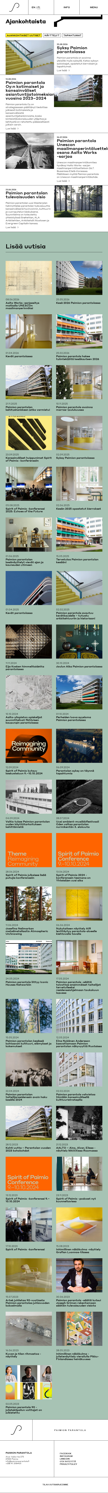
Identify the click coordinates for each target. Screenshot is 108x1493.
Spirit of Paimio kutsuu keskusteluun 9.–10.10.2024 (24, 772)
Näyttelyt (51, 35)
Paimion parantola (70, 1430)
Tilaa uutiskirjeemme (55, 1484)
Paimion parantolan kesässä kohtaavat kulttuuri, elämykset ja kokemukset (28, 1043)
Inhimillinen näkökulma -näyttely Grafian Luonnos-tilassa (78, 1251)
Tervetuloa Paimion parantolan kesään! (77, 561)
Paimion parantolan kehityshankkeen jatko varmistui (28, 408)
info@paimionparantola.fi (17, 1461)
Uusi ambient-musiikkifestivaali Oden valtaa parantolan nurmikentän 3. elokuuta (77, 824)
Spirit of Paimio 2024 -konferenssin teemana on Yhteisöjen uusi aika (73, 877)
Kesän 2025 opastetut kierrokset (78, 508)
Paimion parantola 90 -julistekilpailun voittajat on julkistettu (24, 1409)
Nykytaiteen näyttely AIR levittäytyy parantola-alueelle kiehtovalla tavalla (76, 931)
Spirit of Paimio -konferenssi (25, 1249)
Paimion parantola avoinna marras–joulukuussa (74, 408)
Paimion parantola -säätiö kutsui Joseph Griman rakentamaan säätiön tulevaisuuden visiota (78, 1303)
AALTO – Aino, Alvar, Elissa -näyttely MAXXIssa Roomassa (77, 1149)
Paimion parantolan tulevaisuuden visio (27, 194)
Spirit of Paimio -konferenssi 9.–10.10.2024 (28, 1200)
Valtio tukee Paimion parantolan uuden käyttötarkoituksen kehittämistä (28, 824)
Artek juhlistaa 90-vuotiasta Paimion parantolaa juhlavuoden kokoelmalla (28, 1303)
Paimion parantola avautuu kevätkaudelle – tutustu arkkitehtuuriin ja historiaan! (75, 615)
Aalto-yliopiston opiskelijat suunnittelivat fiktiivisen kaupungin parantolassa (24, 719)
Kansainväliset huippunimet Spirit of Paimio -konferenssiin (29, 459)
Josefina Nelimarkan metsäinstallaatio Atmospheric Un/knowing (27, 931)
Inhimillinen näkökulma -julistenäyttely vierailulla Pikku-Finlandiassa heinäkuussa (77, 1356)
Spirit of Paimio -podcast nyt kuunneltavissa (76, 1200)
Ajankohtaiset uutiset (23, 35)
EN (33, 7)
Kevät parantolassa (19, 356)
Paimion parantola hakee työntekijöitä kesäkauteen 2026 (77, 357)
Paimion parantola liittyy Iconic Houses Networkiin (27, 983)
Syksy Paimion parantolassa (72, 49)
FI (39, 7)
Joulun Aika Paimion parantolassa (79, 666)
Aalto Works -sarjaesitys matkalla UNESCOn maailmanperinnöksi (22, 305)
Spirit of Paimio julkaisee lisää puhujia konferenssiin (26, 876)
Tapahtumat (72, 35)
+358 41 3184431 (13, 1463)
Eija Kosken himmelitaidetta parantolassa (25, 668)
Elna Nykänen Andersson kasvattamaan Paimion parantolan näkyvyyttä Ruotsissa (79, 1043)
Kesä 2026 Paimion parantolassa (78, 302)
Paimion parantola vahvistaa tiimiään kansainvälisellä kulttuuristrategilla (75, 1097)
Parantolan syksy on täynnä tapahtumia (75, 772)
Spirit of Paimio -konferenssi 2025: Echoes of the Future (25, 510)
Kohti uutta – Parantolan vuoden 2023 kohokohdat (28, 1149)
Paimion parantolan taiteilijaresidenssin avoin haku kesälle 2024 (26, 1097)
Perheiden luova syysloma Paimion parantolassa (73, 718)
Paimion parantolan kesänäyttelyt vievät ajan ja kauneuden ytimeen (24, 562)
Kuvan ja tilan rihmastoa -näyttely (23, 1355)
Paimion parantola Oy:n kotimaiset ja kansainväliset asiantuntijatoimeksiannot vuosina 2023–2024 (34, 90)
